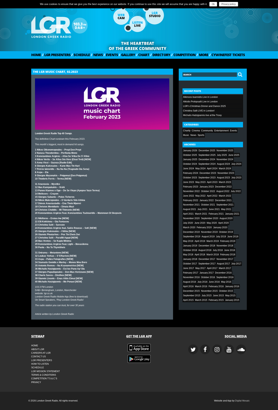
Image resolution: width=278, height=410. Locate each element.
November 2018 (225, 245)
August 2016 (189, 282)
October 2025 (190, 155)
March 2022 (225, 195)
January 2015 (232, 300)
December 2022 (223, 186)
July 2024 (236, 164)
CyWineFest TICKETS (227, 55)
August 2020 (226, 218)
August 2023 (223, 177)
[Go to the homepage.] (69, 25)
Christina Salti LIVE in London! (198, 110)
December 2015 (191, 291)
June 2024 (188, 168)
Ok (213, 4)
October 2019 (226, 232)
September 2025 (207, 155)
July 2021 (202, 209)
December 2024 (207, 159)
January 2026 (190, 150)
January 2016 (232, 286)
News (97, 55)
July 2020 (188, 223)
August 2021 (189, 209)
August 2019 (208, 236)
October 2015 (226, 291)
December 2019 (191, 232)
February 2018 (227, 254)
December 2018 (207, 245)
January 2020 (220, 227)
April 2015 (188, 300)
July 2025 (222, 155)
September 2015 (191, 295)
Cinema (196, 130)
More (202, 55)
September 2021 (225, 204)
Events (111, 55)
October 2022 (208, 191)
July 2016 (202, 282)
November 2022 (191, 191)
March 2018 (213, 254)
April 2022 (212, 195)
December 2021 (223, 200)
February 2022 (190, 200)
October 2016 (208, 277)
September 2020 (209, 218)
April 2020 (223, 223)
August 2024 (223, 164)
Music (186, 135)
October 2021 (208, 204)
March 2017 (225, 268)
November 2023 (225, 173)
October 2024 (190, 164)
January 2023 (207, 186)
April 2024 (212, 168)
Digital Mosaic (242, 400)
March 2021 (201, 213)
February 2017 (190, 272)
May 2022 (200, 195)
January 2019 (190, 245)
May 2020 (212, 223)
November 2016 (191, 277)
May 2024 (200, 168)
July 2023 (236, 177)
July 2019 (221, 236)
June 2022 (188, 195)
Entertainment (221, 130)
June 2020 (199, 223)
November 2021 (191, 204)
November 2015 (209, 291)
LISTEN (137, 24)
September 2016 (225, 277)
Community (207, 130)
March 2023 (225, 182)
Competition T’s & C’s (44, 378)
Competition (183, 55)
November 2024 (225, 159)
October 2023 (190, 177)
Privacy (36, 382)
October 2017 (190, 263)
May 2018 (188, 254)
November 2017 (225, 259)
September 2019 (191, 236)
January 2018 (190, 259)
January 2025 (190, 159)
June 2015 (218, 295)
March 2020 (189, 227)
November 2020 (191, 218)
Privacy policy (228, 4)
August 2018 (204, 250)
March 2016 (201, 286)
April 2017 (212, 268)
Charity (186, 130)
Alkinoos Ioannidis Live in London (200, 97)
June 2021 (214, 209)
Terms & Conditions (43, 375)
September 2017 (207, 263)
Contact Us (38, 356)
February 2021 (216, 213)
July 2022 (236, 191)
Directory (160, 55)
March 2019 (213, 241)
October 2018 (190, 250)
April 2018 (200, 254)
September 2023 (207, 177)
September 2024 (207, 164)
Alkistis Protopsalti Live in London (200, 101)
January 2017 (207, 272)
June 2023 (188, 182)
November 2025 (225, 150)
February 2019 (227, 241)
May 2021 (226, 209)
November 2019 (209, 232)
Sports (201, 135)
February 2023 (190, 186)
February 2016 (216, 286)
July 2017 (236, 263)
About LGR (37, 349)
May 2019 (188, 241)
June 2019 (232, 236)
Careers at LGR (41, 353)
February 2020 (204, 227)
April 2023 (212, 182)
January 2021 (232, 213)
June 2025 (233, 155)
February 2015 (216, 300)
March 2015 (201, 300)
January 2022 (207, 200)
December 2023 (208, 173)
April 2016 (188, 286)
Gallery (127, 55)
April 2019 (200, 241)
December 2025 (207, 150)
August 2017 (223, 263)
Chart (142, 55)
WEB (121, 16)
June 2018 (229, 250)
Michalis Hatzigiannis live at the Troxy (202, 115)
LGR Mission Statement (45, 371)
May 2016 (226, 282)
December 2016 (223, 272)
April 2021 (188, 213)
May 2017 (200, 268)
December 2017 (207, 259)
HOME (36, 55)
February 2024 (190, 173)
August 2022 (222, 191)
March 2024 (225, 168)
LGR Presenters (56, 55)
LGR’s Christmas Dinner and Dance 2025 (204, 106)
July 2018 (218, 250)
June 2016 (214, 282)
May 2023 (200, 182)
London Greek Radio (63, 314)
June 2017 (188, 268)
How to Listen (40, 364)
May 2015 (230, 295)
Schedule (80, 55)
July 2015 (207, 295)
